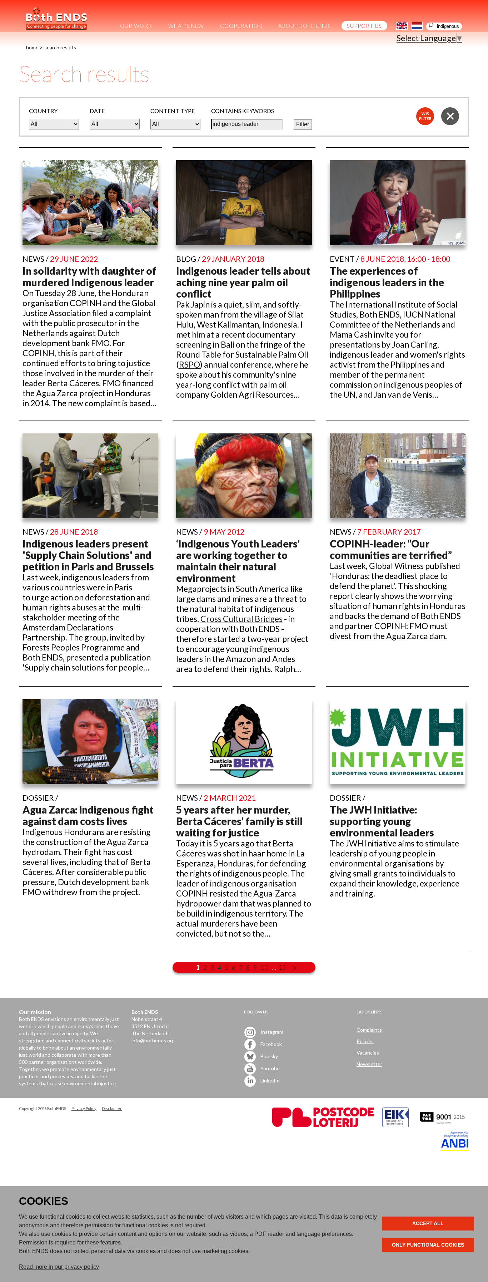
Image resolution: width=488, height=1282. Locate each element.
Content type (172, 110)
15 (282, 967)
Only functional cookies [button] (428, 1245)
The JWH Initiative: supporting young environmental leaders (382, 821)
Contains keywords (242, 110)
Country (43, 110)
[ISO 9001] (395, 1125)
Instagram (271, 1031)
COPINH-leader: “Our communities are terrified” (391, 549)
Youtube (269, 1068)
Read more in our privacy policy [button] (59, 1267)
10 (264, 967)
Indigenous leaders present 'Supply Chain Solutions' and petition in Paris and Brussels (88, 555)
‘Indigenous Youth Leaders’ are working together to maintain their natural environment (238, 560)
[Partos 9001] (443, 1125)
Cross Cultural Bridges (241, 619)
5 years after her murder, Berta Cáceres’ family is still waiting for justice (239, 821)
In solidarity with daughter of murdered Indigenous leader (89, 276)
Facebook (270, 1044)
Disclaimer (112, 1108)
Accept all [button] (428, 1223)
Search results (60, 47)
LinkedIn (269, 1080)
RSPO (189, 364)
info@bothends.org (153, 1040)
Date (97, 110)
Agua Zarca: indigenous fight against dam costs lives (88, 815)
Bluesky (268, 1056)
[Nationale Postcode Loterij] (323, 1125)
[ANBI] (454, 1149)
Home (32, 47)
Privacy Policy (83, 1108)
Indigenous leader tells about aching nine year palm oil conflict (243, 282)
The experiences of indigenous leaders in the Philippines (387, 282)
